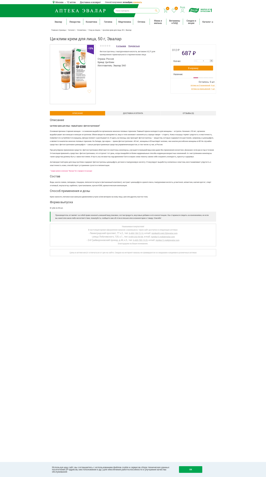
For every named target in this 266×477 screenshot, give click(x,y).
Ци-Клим (109, 62)
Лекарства (74, 21)
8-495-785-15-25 (140, 240)
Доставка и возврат (90, 2)
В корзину (193, 68)
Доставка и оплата (133, 113)
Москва (59, 2)
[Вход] (182, 10)
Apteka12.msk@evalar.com (167, 240)
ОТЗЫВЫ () (188, 113)
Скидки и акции (191, 21)
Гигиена (108, 21)
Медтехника (124, 21)
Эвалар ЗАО (119, 65)
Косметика (91, 21)
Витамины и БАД (174, 21)
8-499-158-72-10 (136, 233)
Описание (77, 113)
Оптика (141, 21)
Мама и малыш (158, 21)
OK (190, 469)
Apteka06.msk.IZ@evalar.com (164, 233)
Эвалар (58, 21)
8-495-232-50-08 (136, 236)
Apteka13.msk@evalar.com (163, 236)
